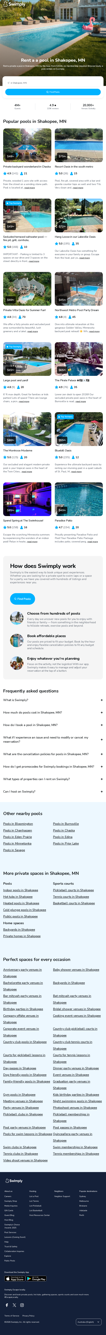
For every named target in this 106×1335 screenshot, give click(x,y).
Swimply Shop (10, 1201)
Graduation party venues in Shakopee (71, 1084)
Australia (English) (86, 1322)
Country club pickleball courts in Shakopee (75, 1032)
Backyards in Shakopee (19, 930)
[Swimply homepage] (53, 4)
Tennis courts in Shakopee (71, 897)
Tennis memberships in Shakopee (76, 1154)
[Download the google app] (36, 1278)
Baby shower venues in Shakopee (76, 970)
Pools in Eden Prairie (17, 837)
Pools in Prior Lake (66, 843)
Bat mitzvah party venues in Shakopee (72, 999)
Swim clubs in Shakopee (19, 1147)
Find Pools (54, 92)
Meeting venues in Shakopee (23, 1101)
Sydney (82, 1196)
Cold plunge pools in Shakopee (24, 910)
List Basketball (35, 1210)
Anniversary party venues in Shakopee (22, 973)
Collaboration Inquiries (14, 1251)
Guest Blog (9, 1215)
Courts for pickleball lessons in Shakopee (24, 1058)
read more (29, 187)
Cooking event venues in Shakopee (77, 1016)
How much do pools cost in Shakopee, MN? (32, 712)
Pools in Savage (14, 850)
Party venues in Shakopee (21, 1108)
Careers (7, 1196)
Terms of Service (11, 1315)
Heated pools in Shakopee (21, 903)
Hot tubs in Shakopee (18, 897)
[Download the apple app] (14, 1278)
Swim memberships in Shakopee (75, 1147)
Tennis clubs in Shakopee (20, 1154)
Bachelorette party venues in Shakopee (23, 986)
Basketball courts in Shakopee (74, 903)
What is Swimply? (15, 700)
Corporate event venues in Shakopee (21, 1032)
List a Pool (34, 1196)
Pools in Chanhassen (17, 830)
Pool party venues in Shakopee (24, 1127)
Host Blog (8, 1220)
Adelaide (83, 1210)
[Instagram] (22, 1305)
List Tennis (34, 1201)
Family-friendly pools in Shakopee (26, 1081)
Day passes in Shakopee (19, 1068)
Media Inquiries (11, 1205)
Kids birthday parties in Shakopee (76, 1095)
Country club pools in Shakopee (25, 1042)
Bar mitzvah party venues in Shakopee (22, 999)
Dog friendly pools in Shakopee (24, 1075)
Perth (81, 1215)
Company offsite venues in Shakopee (21, 1019)
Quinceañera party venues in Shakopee (72, 1137)
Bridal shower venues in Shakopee (77, 1009)
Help (6, 1242)
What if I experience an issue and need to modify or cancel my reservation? (45, 739)
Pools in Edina (62, 837)
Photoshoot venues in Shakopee (75, 1108)
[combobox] (53, 83)
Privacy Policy (28, 1315)
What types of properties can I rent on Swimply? (36, 779)
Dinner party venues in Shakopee (76, 1068)
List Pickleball (35, 1205)
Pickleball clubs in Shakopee (23, 1114)
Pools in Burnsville (66, 824)
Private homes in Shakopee (22, 936)
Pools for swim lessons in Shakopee (27, 1134)
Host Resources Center (39, 1215)
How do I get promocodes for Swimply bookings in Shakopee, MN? (48, 767)
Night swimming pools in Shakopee (77, 1101)
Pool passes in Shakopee (70, 1127)
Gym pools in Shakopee (19, 1095)
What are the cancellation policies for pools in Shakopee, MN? (46, 754)
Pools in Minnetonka (17, 843)
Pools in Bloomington (18, 824)
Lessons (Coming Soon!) (14, 1237)
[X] (14, 1305)
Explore (7, 1256)
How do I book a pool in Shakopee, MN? (30, 725)
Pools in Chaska (64, 830)
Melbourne (84, 1201)
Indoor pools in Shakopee (20, 890)
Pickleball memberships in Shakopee (71, 1117)
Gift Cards (8, 1210)
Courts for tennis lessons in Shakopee (71, 1058)
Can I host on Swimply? (19, 792)
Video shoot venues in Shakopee (25, 1160)
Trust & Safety (10, 1246)
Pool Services (10, 1232)
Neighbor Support (62, 1196)
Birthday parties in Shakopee (23, 1009)
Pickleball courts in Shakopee (73, 890)
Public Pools (9, 1260)
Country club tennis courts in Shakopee (72, 1045)
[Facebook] (6, 1305)
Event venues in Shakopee (71, 1075)
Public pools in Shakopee (20, 916)
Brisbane (83, 1205)
